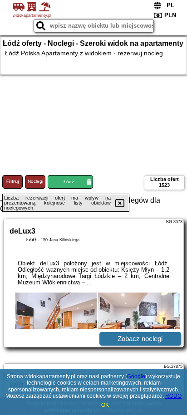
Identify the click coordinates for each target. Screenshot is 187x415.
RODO (173, 396)
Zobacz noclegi (140, 338)
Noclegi (35, 181)
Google (136, 376)
